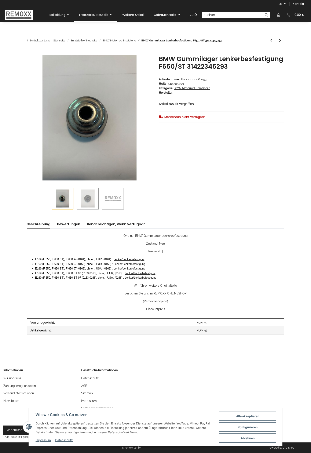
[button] (278, 15)
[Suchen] (266, 15)
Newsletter (11, 400)
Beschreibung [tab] (38, 224)
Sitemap (87, 393)
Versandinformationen (18, 393)
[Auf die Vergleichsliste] (143, 63)
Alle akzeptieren (247, 416)
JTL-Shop (288, 447)
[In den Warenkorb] (30, 53)
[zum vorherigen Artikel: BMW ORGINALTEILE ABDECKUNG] (271, 40)
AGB (84, 385)
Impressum (43, 440)
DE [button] (280, 4)
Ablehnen (248, 438)
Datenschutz (64, 440)
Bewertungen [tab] (68, 224)
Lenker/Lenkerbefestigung (129, 259)
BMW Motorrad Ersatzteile (192, 88)
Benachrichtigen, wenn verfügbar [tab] (116, 224)
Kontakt (298, 4)
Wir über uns (12, 378)
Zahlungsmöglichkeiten (19, 385)
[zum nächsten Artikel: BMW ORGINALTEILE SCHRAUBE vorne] (280, 40)
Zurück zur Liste (40, 40)
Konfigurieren (248, 427)
